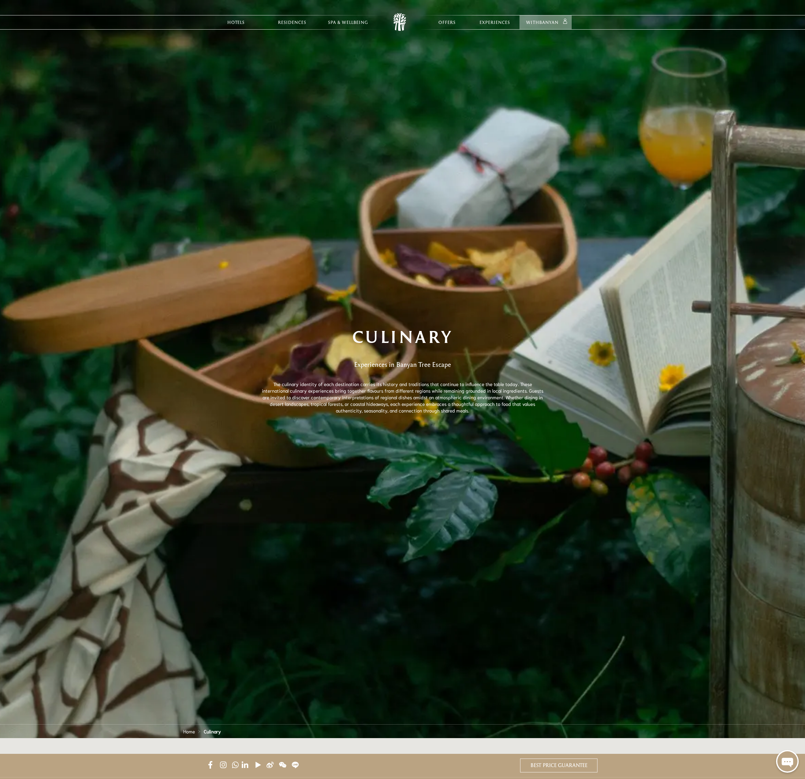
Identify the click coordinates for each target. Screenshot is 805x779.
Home (189, 731)
